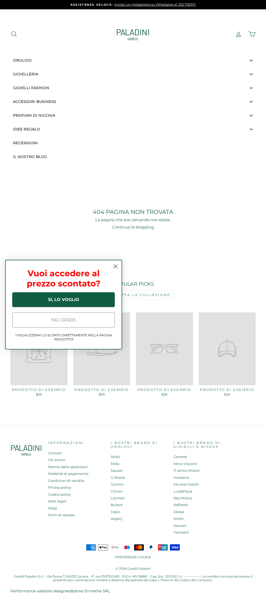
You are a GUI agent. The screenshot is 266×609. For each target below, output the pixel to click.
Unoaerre (181, 478)
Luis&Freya (183, 491)
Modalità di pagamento (68, 474)
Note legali (57, 501)
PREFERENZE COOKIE (133, 557)
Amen (179, 519)
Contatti (55, 453)
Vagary (116, 519)
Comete (180, 457)
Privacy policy (59, 487)
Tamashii (181, 532)
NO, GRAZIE (63, 319)
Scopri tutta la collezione (133, 295)
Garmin (117, 484)
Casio (115, 512)
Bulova (117, 505)
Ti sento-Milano (187, 471)
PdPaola (181, 505)
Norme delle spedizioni (68, 467)
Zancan (180, 526)
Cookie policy (59, 494)
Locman (118, 498)
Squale (117, 471)
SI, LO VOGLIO (63, 299)
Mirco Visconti (185, 464)
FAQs (52, 508)
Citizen (117, 491)
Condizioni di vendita (66, 481)
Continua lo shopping (133, 227)
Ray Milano (183, 498)
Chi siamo (56, 460)
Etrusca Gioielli (186, 484)
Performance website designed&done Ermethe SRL (60, 590)
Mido (115, 464)
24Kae (179, 512)
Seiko (115, 457)
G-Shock (118, 478)
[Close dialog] (115, 266)
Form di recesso (61, 515)
